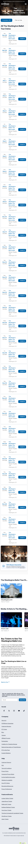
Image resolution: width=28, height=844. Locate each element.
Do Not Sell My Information (8, 777)
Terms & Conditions (6, 768)
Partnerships (5, 741)
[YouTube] (18, 711)
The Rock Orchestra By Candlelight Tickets (12, 813)
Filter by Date (18, 20)
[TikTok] (23, 711)
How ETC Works (6, 783)
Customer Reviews (6, 726)
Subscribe (22, 700)
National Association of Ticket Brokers (11, 747)
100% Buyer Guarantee (7, 723)
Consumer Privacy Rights (8, 774)
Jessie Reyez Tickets (7, 801)
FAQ (3, 765)
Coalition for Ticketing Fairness (9, 744)
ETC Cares (4, 729)
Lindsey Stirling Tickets (7, 798)
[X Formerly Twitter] (9, 711)
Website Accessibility (7, 780)
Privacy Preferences (7, 789)
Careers (4, 735)
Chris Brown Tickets (6, 816)
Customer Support (6, 762)
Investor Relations (6, 753)
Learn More (22, 567)
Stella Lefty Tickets (6, 804)
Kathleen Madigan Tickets (8, 807)
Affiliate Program (6, 738)
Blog (3, 732)
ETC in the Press (6, 750)
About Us (4, 720)
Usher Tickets (5, 819)
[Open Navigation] (25, 4)
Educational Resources (7, 786)
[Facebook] (4, 711)
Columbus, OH (6, 20)
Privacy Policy (5, 771)
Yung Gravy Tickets (6, 810)
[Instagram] (14, 711)
